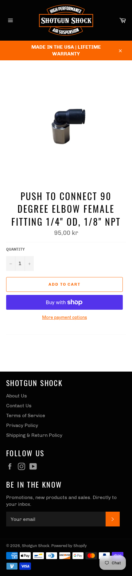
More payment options (64, 317)
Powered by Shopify (69, 545)
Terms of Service (25, 415)
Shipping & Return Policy (34, 435)
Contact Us (19, 406)
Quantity (15, 249)
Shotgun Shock (35, 545)
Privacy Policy (22, 425)
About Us (16, 396)
